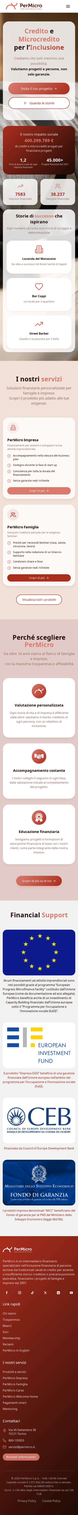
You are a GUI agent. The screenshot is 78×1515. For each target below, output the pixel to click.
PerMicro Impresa (15, 1378)
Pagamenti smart (14, 1403)
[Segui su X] (45, 1293)
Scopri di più (37, 490)
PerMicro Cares (13, 1390)
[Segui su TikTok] (32, 1293)
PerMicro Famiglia (15, 1384)
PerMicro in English (16, 1350)
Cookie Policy (51, 1501)
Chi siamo (9, 1313)
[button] (68, 6)
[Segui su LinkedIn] (58, 1293)
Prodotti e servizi (14, 1372)
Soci (5, 1332)
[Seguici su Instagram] (19, 1293)
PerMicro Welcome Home (20, 1397)
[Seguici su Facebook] (6, 1293)
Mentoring (10, 1409)
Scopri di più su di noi (37, 881)
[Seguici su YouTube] (71, 1293)
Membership (11, 1338)
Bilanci (7, 1326)
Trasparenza (11, 1320)
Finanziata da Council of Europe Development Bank (39, 1148)
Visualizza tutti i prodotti (39, 600)
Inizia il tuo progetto (37, 88)
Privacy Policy (27, 1501)
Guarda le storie (42, 103)
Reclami (8, 1344)
